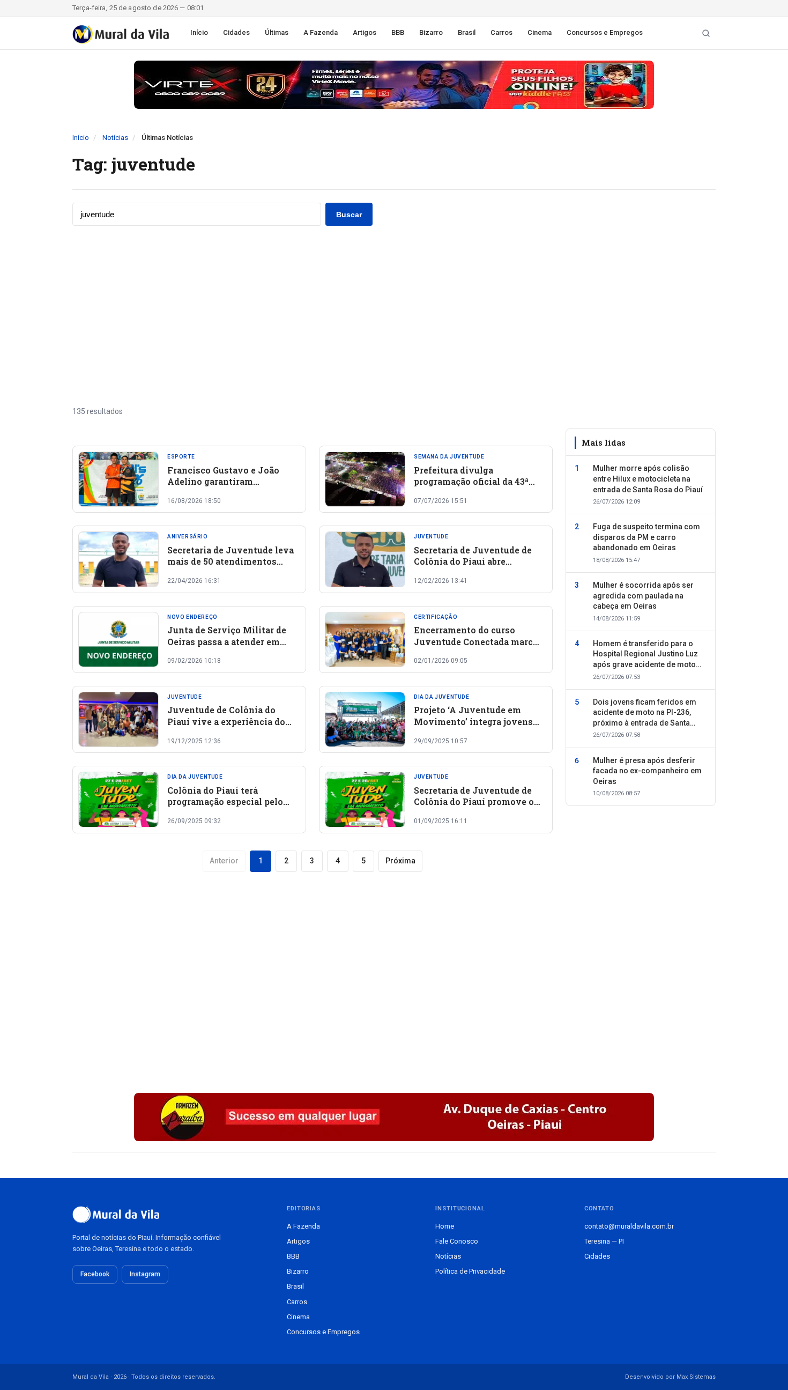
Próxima (400, 860)
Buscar (349, 214)
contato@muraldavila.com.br (629, 1226)
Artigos (364, 32)
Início (199, 32)
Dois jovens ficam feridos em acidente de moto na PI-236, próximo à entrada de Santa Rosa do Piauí (644, 713)
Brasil (466, 32)
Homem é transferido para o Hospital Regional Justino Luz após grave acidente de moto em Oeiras (645, 654)
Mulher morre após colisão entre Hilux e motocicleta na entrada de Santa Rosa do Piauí (648, 478)
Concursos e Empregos (605, 32)
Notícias (115, 138)
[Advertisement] (394, 316)
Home (444, 1226)
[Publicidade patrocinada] (394, 85)
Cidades (236, 32)
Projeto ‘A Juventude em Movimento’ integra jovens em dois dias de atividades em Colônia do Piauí (473, 727)
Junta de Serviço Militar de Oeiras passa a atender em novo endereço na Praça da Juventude (226, 647)
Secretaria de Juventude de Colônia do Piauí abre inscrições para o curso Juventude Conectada (473, 567)
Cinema (539, 32)
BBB (397, 32)
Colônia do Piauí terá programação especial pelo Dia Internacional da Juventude (225, 808)
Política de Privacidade (470, 1271)
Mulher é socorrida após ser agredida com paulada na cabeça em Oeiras (643, 595)
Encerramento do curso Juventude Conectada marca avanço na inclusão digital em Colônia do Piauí (476, 647)
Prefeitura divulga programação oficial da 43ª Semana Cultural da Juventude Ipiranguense (471, 487)
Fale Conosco (456, 1241)
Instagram (145, 1274)
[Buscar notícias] (706, 33)
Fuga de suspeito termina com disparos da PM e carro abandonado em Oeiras (646, 537)
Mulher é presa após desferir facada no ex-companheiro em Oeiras (647, 771)
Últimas (276, 32)
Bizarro (431, 32)
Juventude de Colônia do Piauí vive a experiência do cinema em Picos (226, 721)
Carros (501, 32)
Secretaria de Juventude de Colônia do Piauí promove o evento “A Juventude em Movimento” (474, 808)
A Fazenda (320, 32)
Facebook (94, 1274)
